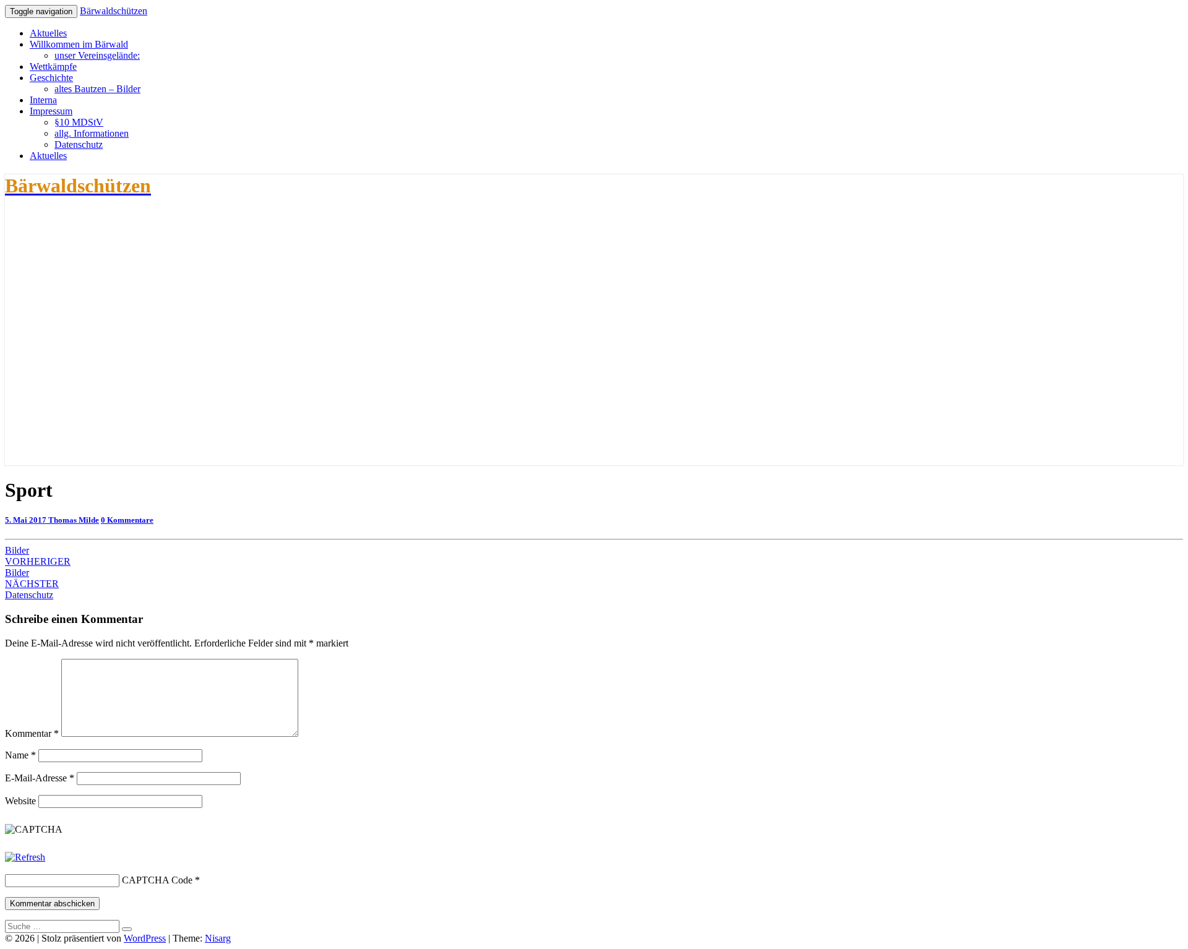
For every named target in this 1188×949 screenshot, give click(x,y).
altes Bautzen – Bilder (97, 89)
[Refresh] (25, 857)
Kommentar (32, 733)
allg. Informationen (91, 133)
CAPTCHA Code (157, 880)
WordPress (145, 938)
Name (20, 755)
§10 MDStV (78, 122)
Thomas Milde (73, 520)
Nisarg (218, 938)
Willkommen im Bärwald (79, 44)
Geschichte (51, 77)
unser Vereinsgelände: (97, 55)
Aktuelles (48, 33)
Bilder (17, 550)
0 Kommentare (127, 520)
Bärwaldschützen (113, 11)
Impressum (51, 111)
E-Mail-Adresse (39, 778)
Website (20, 801)
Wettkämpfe (53, 66)
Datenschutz (78, 144)
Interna (43, 100)
